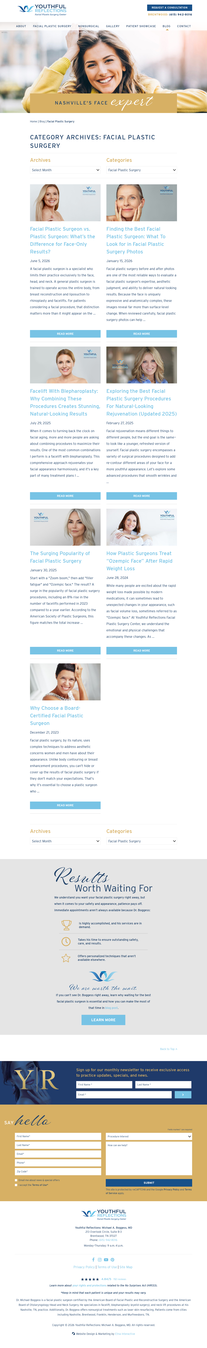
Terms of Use (107, 1267)
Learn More (103, 1020)
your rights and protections (89, 1285)
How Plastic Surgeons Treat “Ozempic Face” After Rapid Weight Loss (139, 560)
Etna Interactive (125, 1333)
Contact (184, 26)
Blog (166, 26)
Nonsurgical (88, 26)
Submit (149, 1182)
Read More (65, 333)
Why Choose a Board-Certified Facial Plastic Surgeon (56, 715)
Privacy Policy (171, 1189)
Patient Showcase (141, 26)
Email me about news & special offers (39, 1180)
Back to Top (167, 1049)
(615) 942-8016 (108, 1240)
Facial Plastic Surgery (52, 26)
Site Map (125, 1267)
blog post (111, 1008)
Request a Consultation (170, 7)
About (21, 26)
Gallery (113, 26)
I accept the (25, 1185)
